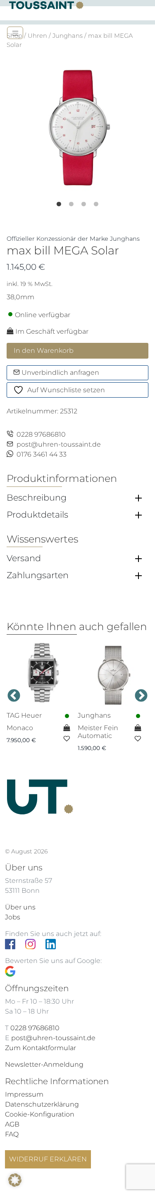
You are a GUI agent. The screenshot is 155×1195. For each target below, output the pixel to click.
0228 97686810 (41, 434)
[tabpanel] (77, 127)
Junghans (67, 35)
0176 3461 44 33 (42, 454)
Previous (14, 696)
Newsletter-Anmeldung (44, 1064)
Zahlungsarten (38, 575)
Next (141, 696)
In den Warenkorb (44, 350)
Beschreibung (37, 498)
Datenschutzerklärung (42, 1104)
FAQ (12, 1134)
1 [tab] (65, 201)
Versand (24, 558)
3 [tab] (90, 201)
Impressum (24, 1094)
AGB (12, 1124)
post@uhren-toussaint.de (59, 444)
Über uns (20, 907)
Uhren (37, 35)
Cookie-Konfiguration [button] (39, 1114)
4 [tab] (102, 201)
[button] (15, 1180)
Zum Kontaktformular (40, 1048)
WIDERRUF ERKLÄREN (48, 1159)
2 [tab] (77, 201)
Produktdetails (37, 515)
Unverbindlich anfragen (59, 372)
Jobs (12, 917)
